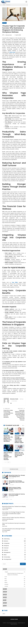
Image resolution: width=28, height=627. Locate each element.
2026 (5, 569)
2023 (5, 594)
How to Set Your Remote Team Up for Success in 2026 (17, 494)
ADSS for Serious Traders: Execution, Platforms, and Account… (15, 489)
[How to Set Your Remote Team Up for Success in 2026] (19, 448)
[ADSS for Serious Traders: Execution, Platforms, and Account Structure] (8, 448)
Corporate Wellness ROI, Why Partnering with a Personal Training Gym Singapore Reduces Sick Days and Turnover (19, 415)
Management (7, 552)
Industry (6, 550)
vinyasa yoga (12, 52)
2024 (5, 592)
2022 (5, 597)
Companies (6, 543)
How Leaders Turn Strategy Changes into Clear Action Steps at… (16, 482)
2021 (4, 600)
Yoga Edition (15, 282)
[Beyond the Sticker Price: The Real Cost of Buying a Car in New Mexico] (8, 431)
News (5, 554)
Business (4, 22)
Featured (6, 548)
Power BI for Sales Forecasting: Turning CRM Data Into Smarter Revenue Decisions (8, 414)
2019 (5, 606)
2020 (5, 603)
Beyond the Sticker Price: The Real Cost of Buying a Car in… (17, 476)
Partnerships (7, 557)
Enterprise (6, 545)
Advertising (6, 538)
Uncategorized (7, 559)
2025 (5, 589)
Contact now (14, 619)
